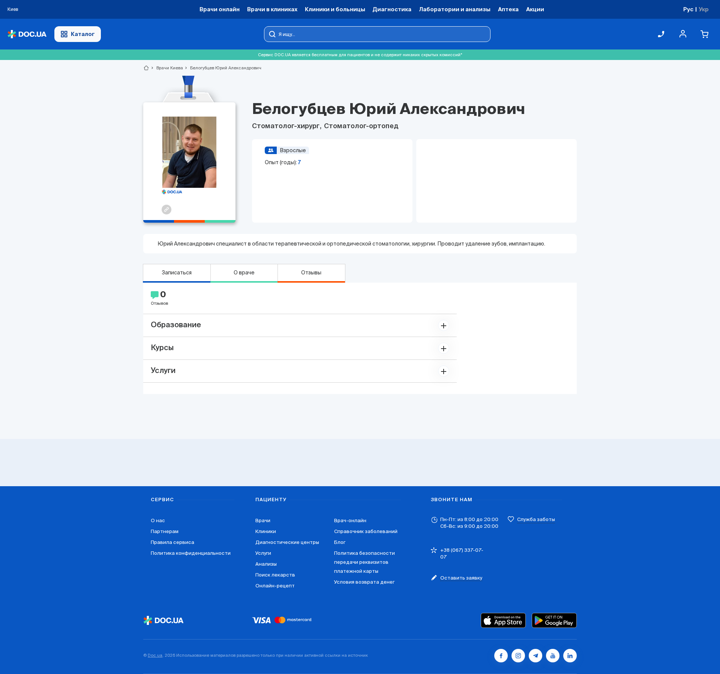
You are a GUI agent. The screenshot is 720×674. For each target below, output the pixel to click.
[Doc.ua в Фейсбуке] (501, 655)
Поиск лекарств (275, 575)
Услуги (263, 553)
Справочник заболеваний (366, 531)
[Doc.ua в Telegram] (535, 655)
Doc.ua (155, 655)
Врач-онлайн (350, 520)
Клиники (265, 531)
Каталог (83, 34)
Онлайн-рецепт (275, 586)
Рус (688, 9)
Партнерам (164, 531)
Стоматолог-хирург (286, 126)
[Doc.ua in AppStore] (503, 620)
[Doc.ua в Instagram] (518, 655)
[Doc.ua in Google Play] (554, 620)
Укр (704, 9)
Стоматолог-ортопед (360, 126)
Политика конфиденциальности (191, 553)
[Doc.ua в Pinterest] (570, 655)
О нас (158, 520)
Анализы (266, 564)
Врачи (262, 520)
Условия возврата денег (364, 582)
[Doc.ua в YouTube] (553, 655)
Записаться (177, 273)
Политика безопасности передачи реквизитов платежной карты (364, 562)
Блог (339, 542)
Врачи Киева (166, 68)
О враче (244, 273)
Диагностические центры (287, 542)
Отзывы (311, 273)
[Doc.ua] (27, 34)
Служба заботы (536, 519)
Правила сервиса (172, 542)
